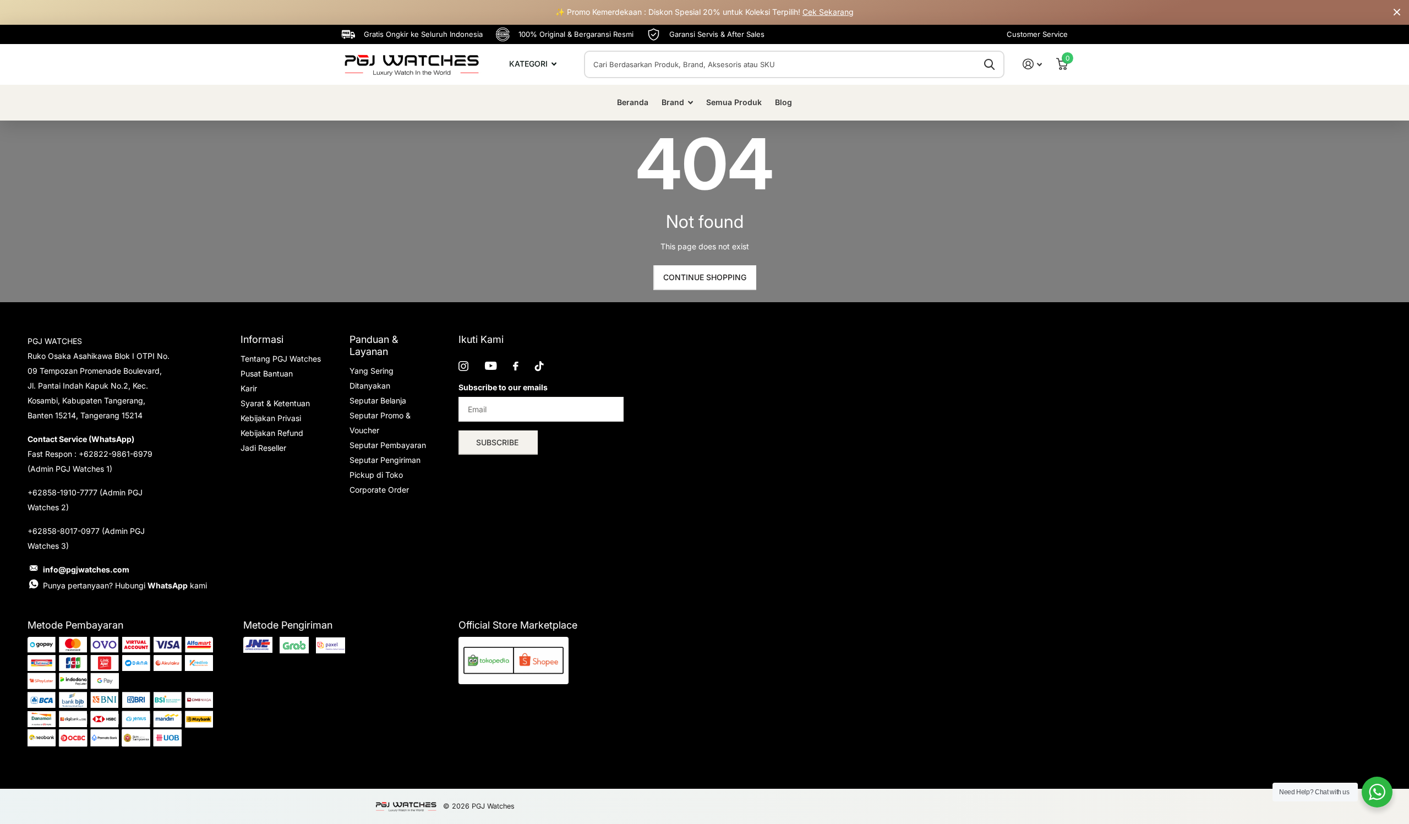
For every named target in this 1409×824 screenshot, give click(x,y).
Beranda (632, 102)
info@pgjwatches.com (86, 569)
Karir (249, 388)
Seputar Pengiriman (384, 460)
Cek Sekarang (828, 12)
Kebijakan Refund (272, 433)
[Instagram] (463, 366)
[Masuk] (1032, 64)
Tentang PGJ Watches (281, 358)
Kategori (529, 63)
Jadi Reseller (263, 447)
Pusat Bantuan (267, 373)
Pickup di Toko (376, 474)
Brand (673, 102)
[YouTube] (490, 366)
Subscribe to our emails (503, 387)
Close (1397, 12)
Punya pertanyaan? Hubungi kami (125, 585)
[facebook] (515, 366)
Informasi (262, 339)
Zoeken (989, 64)
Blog (783, 102)
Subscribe (498, 442)
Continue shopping (704, 277)
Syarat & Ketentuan (275, 403)
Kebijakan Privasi (271, 418)
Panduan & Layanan (373, 345)
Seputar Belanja (377, 400)
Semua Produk (734, 102)
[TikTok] (539, 366)
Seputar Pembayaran (387, 445)
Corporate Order (379, 489)
